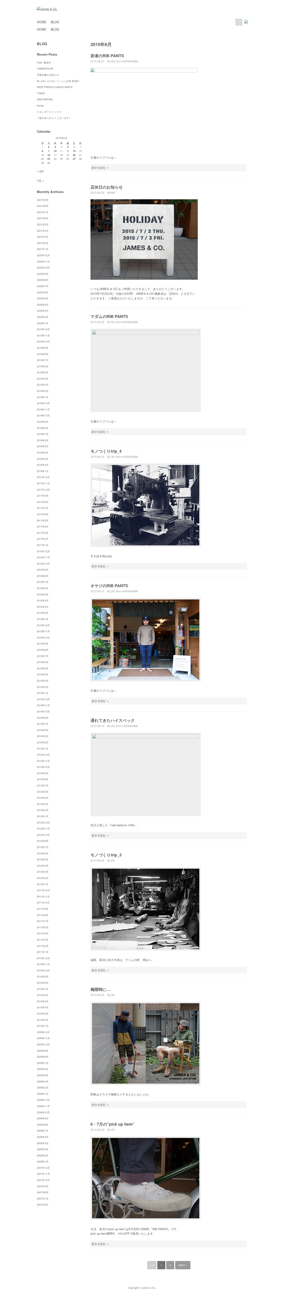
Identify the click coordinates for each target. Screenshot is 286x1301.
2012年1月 (42, 884)
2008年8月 (42, 1124)
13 (74, 151)
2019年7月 (42, 360)
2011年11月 (43, 896)
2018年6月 (42, 440)
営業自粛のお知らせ (48, 74)
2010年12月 (43, 958)
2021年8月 (42, 206)
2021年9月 (42, 200)
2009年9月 (42, 1050)
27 (74, 158)
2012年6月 (42, 853)
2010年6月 (42, 995)
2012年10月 (43, 835)
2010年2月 (42, 1019)
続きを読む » (100, 167)
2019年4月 (42, 378)
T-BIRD (41, 93)
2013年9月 (42, 773)
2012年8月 (42, 841)
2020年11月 (43, 261)
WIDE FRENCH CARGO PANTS (54, 87)
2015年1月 (42, 693)
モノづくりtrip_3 (106, 855)
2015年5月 (42, 668)
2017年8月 (42, 502)
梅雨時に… (100, 989)
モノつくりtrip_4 (106, 451)
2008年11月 (43, 1106)
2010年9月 (42, 976)
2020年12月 (43, 255)
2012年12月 (43, 822)
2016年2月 (42, 612)
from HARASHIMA (127, 61)
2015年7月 (42, 656)
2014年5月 (42, 730)
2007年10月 (43, 1180)
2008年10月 (43, 1112)
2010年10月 (43, 970)
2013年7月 (42, 785)
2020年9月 (42, 273)
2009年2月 (42, 1087)
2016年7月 (42, 582)
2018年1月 (42, 471)
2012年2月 (42, 878)
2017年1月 (42, 545)
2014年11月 (43, 705)
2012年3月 (42, 871)
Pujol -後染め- (44, 62)
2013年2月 (42, 810)
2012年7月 (42, 847)
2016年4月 (42, 600)
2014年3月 (42, 736)
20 (74, 155)
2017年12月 (43, 477)
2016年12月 (43, 551)
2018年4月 (42, 452)
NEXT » (183, 1265)
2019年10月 (43, 341)
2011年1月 (42, 952)
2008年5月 (42, 1137)
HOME (41, 22)
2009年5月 (42, 1075)
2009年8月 (42, 1056)
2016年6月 (42, 588)
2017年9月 (42, 495)
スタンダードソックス (49, 111)
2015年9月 (42, 643)
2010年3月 (42, 1013)
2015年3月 (42, 680)
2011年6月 (42, 927)
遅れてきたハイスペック (112, 720)
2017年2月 (42, 538)
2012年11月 (43, 828)
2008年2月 (42, 1155)
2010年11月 (43, 964)
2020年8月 (42, 280)
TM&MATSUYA (45, 68)
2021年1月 (42, 249)
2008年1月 (42, 1161)
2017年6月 (42, 514)
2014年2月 (42, 742)
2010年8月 (42, 982)
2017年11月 (43, 483)
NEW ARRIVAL (45, 99)
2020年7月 (42, 286)
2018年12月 (43, 403)
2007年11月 (43, 1173)
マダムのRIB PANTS (109, 316)
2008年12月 (43, 1099)
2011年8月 (42, 915)
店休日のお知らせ (106, 187)
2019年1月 (42, 397)
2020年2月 (42, 317)
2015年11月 (43, 631)
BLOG (55, 22)
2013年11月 (43, 761)
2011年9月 (42, 908)
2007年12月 (43, 1167)
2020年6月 (42, 292)
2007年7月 (42, 1198)
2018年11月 (43, 409)
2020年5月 (42, 298)
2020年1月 (42, 323)
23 (48, 158)
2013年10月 (43, 767)
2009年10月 (43, 1044)
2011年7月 (42, 921)
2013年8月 (42, 779)
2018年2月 (42, 465)
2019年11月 (43, 335)
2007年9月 (42, 1186)
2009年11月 (43, 1038)
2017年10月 (43, 489)
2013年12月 (43, 754)
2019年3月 (42, 384)
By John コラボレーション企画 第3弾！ (58, 81)
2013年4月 (42, 797)
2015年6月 (42, 662)
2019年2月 (42, 391)
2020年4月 (42, 304)
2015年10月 (43, 637)
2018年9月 (42, 421)
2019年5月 (42, 372)
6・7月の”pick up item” (112, 1124)
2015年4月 (42, 674)
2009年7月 (42, 1063)
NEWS (111, 192)
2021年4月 (42, 230)
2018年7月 (42, 434)
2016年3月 (42, 606)
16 (48, 155)
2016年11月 (43, 557)
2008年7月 (42, 1130)
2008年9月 (42, 1118)
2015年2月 (42, 687)
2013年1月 (42, 816)
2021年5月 (42, 224)
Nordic (41, 105)
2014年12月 (43, 699)
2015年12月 (43, 625)
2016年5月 (42, 594)
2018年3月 (42, 458)
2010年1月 (42, 1026)
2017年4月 (42, 526)
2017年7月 (42, 508)
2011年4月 (42, 933)
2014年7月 (42, 723)
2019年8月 (42, 354)
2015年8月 (42, 650)
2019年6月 (42, 366)
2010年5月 (42, 1001)
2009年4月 (42, 1081)
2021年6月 (42, 218)
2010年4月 (42, 1007)
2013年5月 (42, 791)
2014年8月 (42, 717)
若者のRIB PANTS (107, 56)
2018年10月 (43, 415)
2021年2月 (42, 243)
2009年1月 (42, 1093)
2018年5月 (42, 446)
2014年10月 (43, 711)
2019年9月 (42, 347)
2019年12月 (43, 329)
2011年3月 (42, 939)
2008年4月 (42, 1143)
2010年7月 (42, 989)
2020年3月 (42, 310)
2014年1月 (42, 748)
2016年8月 (42, 576)
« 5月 (40, 171)
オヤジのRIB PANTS (109, 585)
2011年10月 (43, 902)
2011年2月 (42, 946)
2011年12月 (43, 890)
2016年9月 (42, 569)
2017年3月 (42, 532)
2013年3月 (42, 804)
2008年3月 (42, 1149)
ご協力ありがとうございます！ (54, 118)
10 (55, 151)
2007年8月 (42, 1192)
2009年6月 (42, 1069)
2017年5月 (42, 520)
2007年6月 (42, 1204)
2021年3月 (42, 236)
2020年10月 (43, 267)
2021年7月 (42, 212)
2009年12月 (43, 1032)
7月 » (40, 181)
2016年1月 (42, 619)
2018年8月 (42, 428)
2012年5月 (42, 859)
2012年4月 (42, 865)
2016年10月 (43, 563)
